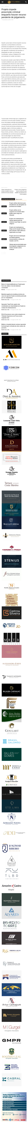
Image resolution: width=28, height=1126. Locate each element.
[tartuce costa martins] (11, 490)
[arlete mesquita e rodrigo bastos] (11, 464)
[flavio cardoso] (11, 709)
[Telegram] (22, 23)
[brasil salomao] (11, 747)
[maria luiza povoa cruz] (11, 413)
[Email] (16, 23)
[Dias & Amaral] (12, 400)
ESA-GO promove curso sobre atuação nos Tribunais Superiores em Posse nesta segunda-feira (13, 316)
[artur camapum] (11, 1008)
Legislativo (7, 6)
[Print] (19, 23)
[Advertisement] (14, 103)
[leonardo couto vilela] (11, 425)
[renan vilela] (11, 387)
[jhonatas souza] (11, 541)
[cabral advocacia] (11, 1086)
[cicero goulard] (11, 734)
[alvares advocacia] (11, 619)
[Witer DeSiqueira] (11, 995)
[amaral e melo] (11, 631)
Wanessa (3, 289)
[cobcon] (11, 374)
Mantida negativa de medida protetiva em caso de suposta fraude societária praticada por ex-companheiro (13, 295)
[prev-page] (2, 253)
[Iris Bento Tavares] (11, 944)
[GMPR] (11, 1047)
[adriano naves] (11, 825)
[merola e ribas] (11, 773)
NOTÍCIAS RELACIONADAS (8, 199)
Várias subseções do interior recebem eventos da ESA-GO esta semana (7, 191)
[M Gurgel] (11, 1034)
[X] (6, 23)
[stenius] (11, 567)
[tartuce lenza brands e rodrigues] (11, 880)
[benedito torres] (11, 931)
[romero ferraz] (11, 905)
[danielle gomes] (11, 438)
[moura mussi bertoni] (11, 1073)
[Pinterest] (9, 23)
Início (2, 6)
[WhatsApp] (12, 23)
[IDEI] (14, 841)
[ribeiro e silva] (11, 957)
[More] (26, 23)
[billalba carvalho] (11, 696)
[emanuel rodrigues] (11, 983)
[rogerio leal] (11, 1060)
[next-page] (5, 253)
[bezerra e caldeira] (11, 528)
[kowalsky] (11, 867)
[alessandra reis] (11, 670)
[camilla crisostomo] (11, 657)
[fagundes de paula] (11, 516)
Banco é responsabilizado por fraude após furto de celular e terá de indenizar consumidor (13, 285)
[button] (2, 2)
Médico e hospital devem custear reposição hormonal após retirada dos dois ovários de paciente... (13, 326)
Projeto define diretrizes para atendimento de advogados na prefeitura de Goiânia (17, 204)
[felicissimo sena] (11, 580)
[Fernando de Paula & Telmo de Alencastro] (11, 503)
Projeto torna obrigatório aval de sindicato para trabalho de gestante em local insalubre (21, 192)
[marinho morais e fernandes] (11, 593)
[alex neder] (11, 722)
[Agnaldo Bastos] (11, 348)
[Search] (26, 2)
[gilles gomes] (11, 760)
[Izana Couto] (11, 477)
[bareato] (11, 1021)
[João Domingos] (11, 451)
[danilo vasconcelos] (11, 970)
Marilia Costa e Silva (5, 299)
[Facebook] (2, 23)
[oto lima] (11, 812)
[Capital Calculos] (11, 799)
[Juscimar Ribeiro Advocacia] (11, 854)
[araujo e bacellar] (11, 786)
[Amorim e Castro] (11, 892)
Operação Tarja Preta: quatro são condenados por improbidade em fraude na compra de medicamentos (13, 305)
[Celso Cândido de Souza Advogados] (11, 606)
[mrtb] (11, 644)
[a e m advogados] (11, 361)
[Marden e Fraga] (11, 554)
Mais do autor (19, 199)
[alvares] (11, 918)
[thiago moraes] (11, 683)
